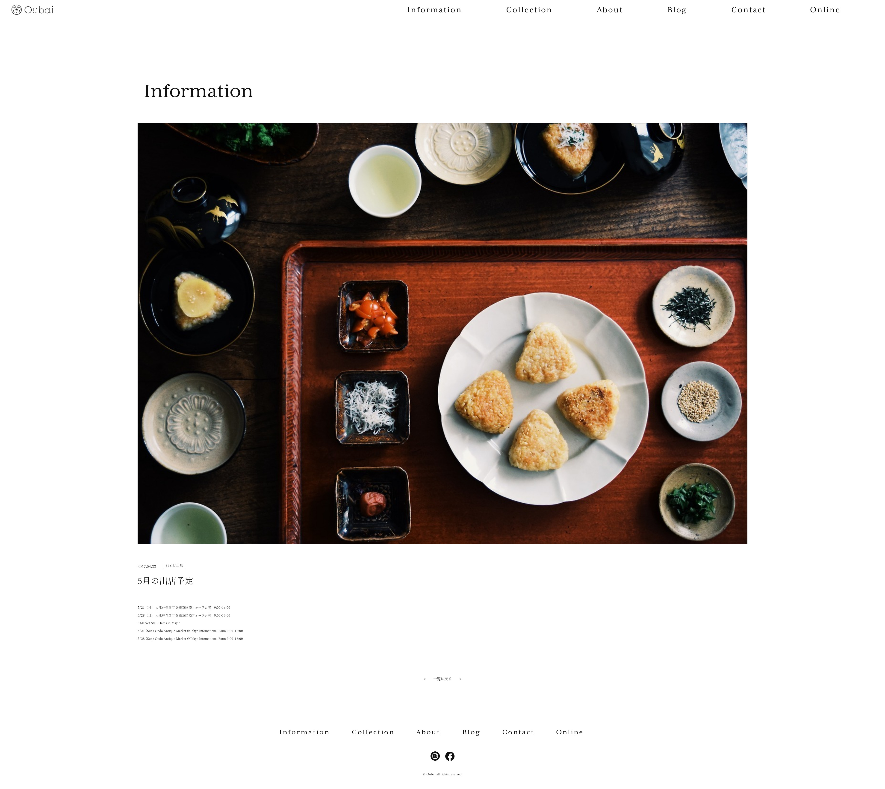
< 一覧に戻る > (442, 679)
